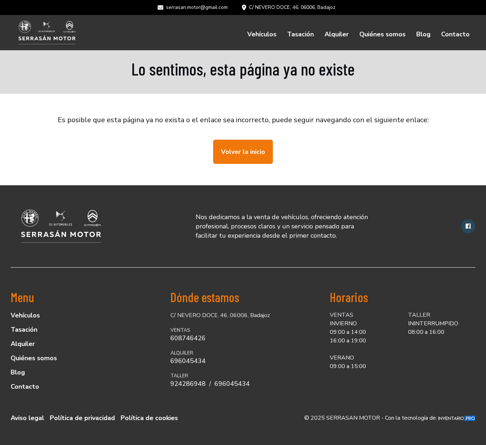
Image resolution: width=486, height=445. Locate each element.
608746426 (188, 338)
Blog (423, 34)
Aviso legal (27, 418)
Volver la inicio (243, 152)
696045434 (188, 361)
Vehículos (261, 34)
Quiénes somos (382, 34)
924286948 (188, 383)
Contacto (455, 34)
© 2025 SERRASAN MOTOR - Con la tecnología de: (371, 418)
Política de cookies (149, 418)
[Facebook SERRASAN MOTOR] (468, 226)
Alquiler (336, 34)
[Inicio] (46, 33)
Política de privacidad (82, 418)
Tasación (300, 34)
